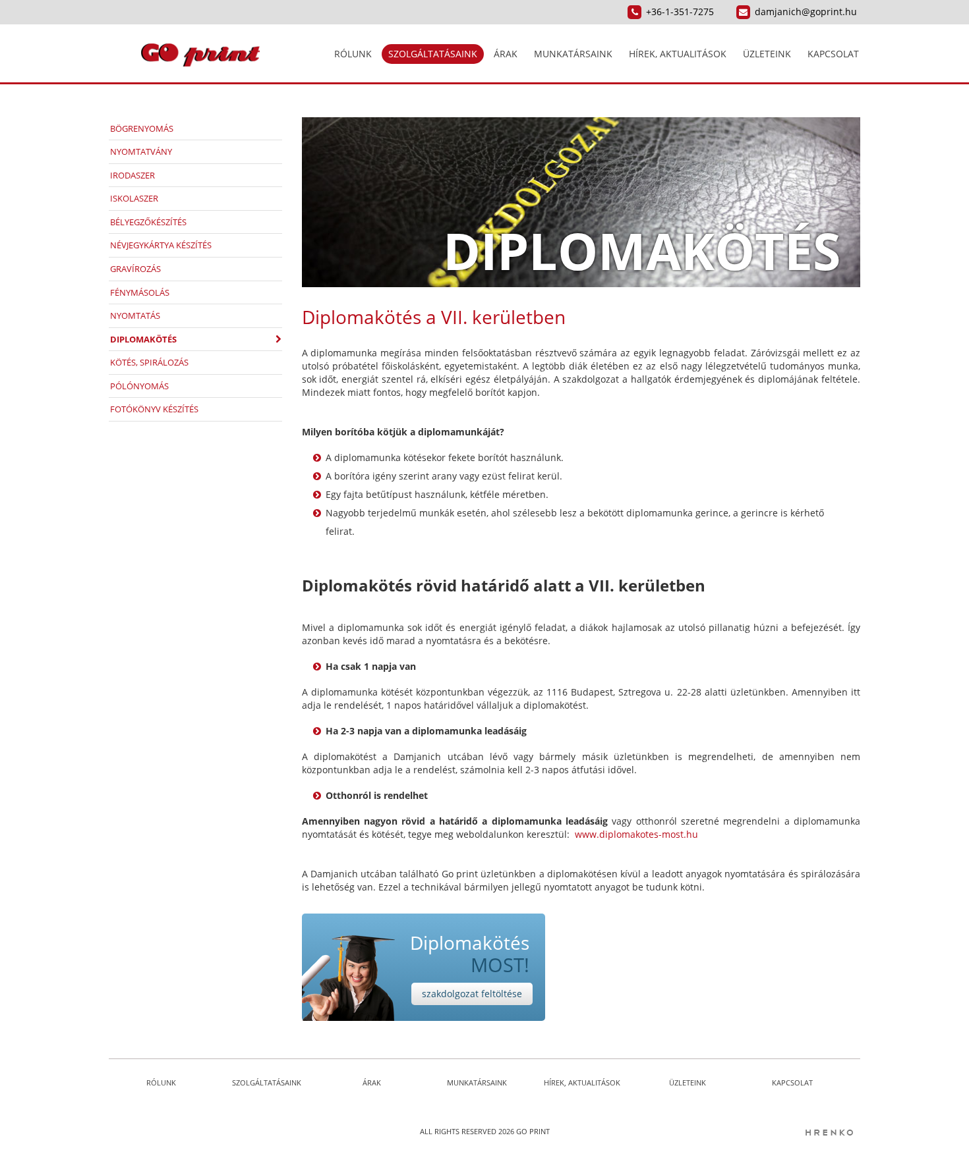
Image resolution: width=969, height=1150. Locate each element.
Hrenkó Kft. (828, 1132)
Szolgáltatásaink (432, 53)
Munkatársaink (573, 53)
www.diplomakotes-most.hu (636, 834)
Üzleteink (767, 53)
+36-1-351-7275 (680, 11)
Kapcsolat (833, 53)
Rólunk (353, 53)
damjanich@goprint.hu (806, 11)
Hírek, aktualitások (677, 53)
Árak (505, 53)
